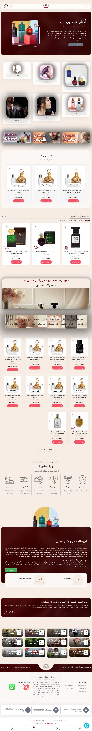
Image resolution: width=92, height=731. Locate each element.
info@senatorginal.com (22, 668)
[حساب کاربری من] (6, 6)
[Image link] (26, 686)
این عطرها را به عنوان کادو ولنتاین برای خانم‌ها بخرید (57, 641)
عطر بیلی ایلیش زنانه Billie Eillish (46, 190)
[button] (73, 199)
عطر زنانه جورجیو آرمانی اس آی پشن (73, 190)
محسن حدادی (38, 723)
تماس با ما (81, 691)
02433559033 (5, 668)
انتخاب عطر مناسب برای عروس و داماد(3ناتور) (57, 631)
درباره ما (69, 688)
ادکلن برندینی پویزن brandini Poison (46, 251)
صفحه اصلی (81, 685)
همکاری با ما (68, 685)
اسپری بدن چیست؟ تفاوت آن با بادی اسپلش (12, 631)
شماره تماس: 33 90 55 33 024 (42, 710)
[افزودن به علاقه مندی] (64, 168)
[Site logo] (46, 6)
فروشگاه (82, 688)
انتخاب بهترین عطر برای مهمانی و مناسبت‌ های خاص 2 (79, 631)
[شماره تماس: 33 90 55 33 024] (56, 710)
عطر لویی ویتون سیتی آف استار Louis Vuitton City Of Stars (12, 359)
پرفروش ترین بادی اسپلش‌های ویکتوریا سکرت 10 (34, 631)
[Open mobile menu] (86, 6)
